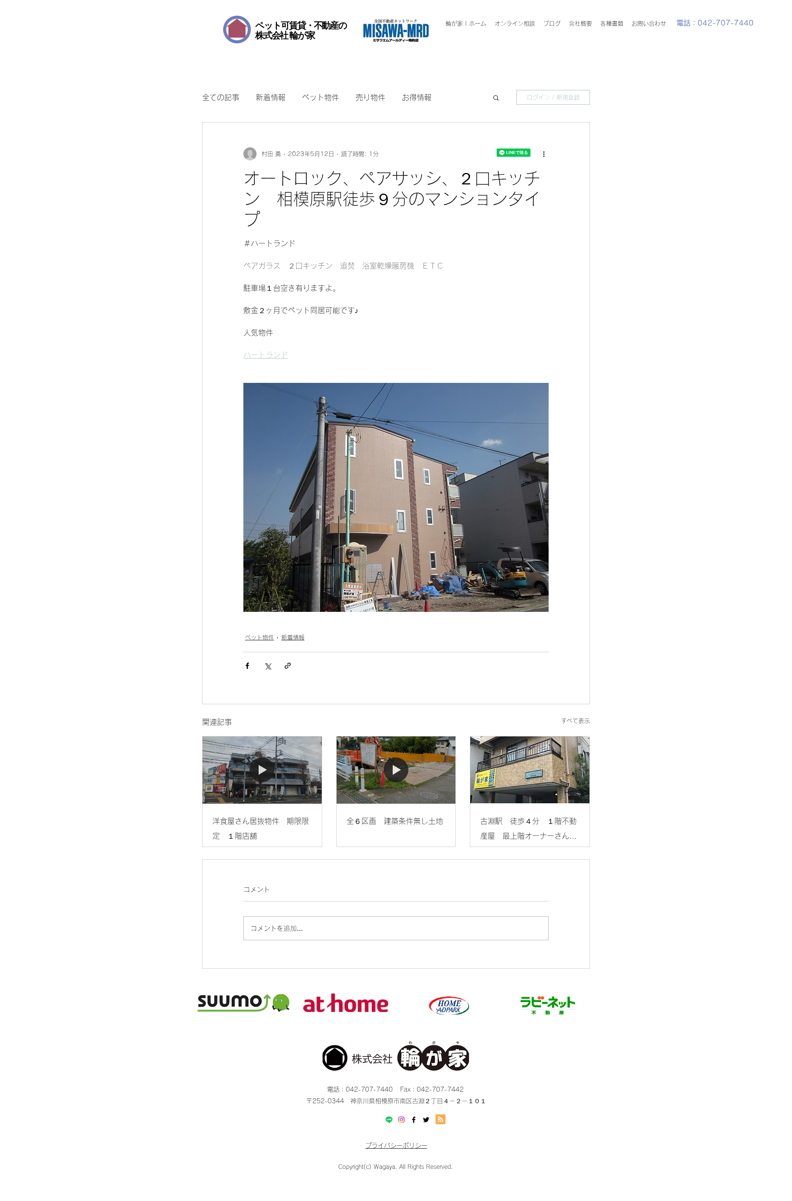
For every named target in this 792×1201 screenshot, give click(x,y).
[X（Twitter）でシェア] (267, 666)
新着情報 (270, 97)
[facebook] (414, 1120)
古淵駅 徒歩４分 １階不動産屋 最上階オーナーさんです (528, 830)
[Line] (389, 1120)
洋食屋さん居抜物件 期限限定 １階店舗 (260, 828)
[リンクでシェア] (288, 666)
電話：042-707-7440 (715, 22)
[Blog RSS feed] (441, 1119)
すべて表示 (575, 721)
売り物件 (370, 97)
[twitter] (426, 1120)
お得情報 (416, 97)
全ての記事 (220, 97)
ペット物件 (320, 97)
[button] (496, 97)
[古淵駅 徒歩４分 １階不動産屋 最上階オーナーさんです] (529, 769)
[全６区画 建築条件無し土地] (396, 769)
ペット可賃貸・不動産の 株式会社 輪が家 (301, 30)
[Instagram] (401, 1120)
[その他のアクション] (544, 154)
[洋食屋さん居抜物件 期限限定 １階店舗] (262, 769)
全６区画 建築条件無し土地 (394, 821)
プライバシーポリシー (396, 1145)
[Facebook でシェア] (247, 666)
